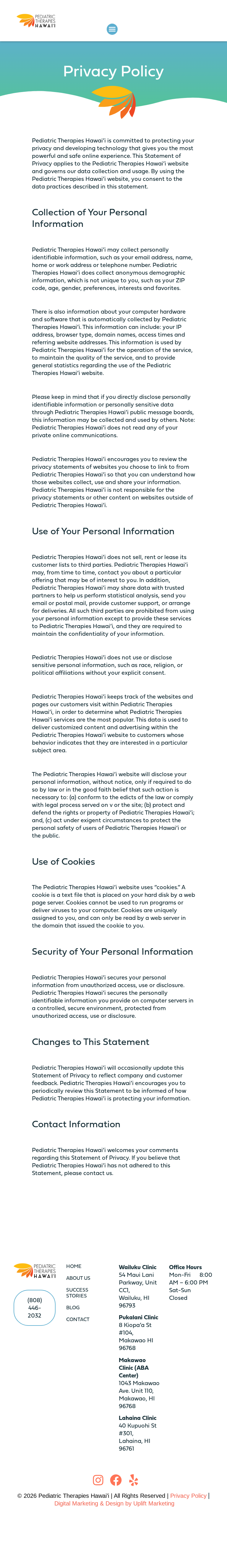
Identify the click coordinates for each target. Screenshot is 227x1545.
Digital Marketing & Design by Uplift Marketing (114, 1503)
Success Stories (77, 1292)
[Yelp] (134, 1480)
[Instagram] (98, 1480)
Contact (78, 1319)
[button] (112, 29)
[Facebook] (116, 1480)
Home (74, 1266)
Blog (73, 1307)
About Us (78, 1278)
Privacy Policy (188, 1495)
